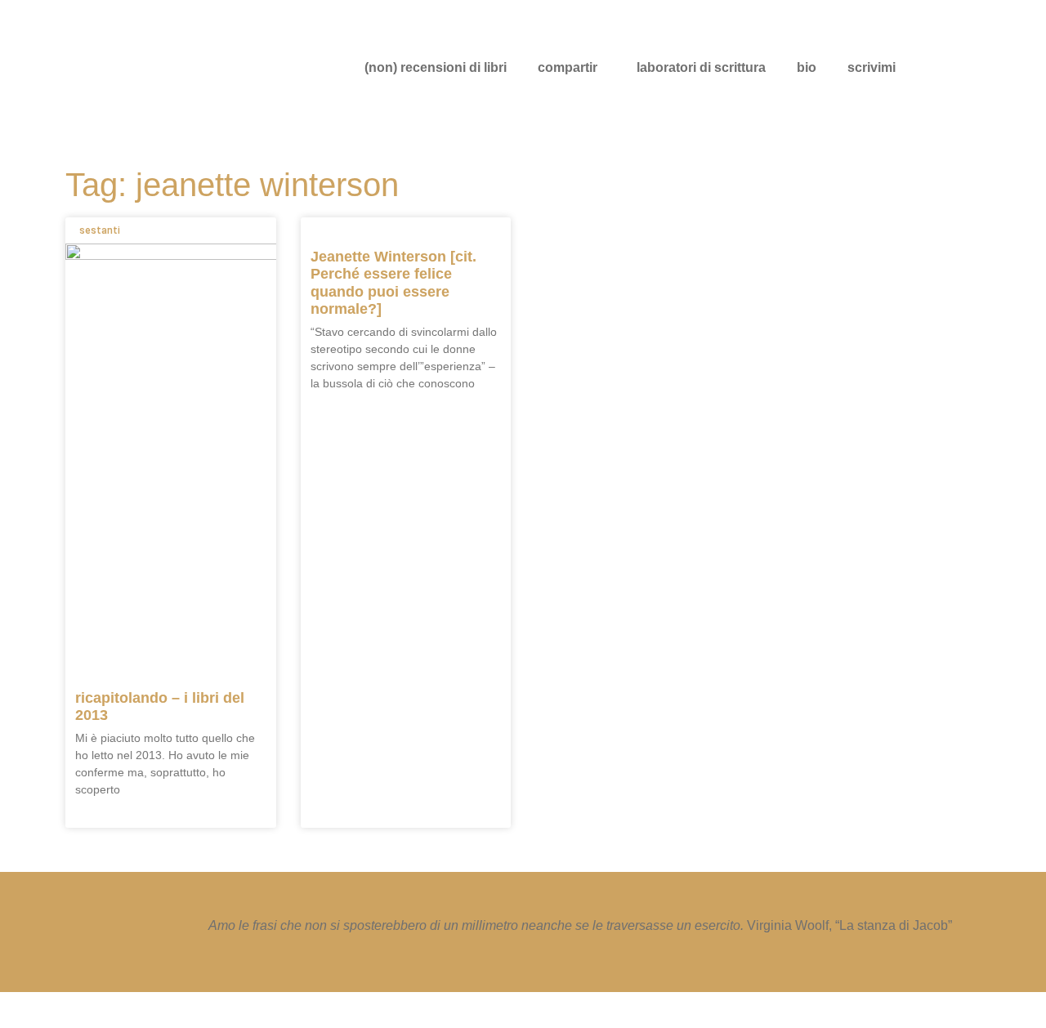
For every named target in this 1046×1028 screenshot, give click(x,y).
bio (806, 67)
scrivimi (871, 67)
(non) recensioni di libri (435, 67)
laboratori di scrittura (701, 67)
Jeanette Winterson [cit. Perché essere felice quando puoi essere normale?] (393, 283)
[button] (571, 67)
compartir (567, 67)
